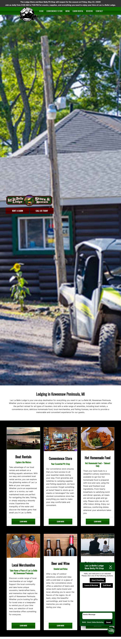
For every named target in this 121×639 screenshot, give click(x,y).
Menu (67, 11)
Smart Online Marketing (95, 622)
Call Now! (107, 585)
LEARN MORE (23, 521)
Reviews (89, 11)
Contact (99, 11)
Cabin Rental (78, 11)
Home (41, 11)
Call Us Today (42, 210)
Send (108, 622)
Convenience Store (54, 11)
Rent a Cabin (17, 210)
